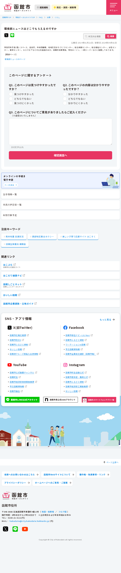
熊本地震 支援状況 (15, 236)
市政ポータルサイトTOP (25, 17)
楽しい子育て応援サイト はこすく (79, 236)
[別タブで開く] (6, 35)
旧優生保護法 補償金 (16, 244)
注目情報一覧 (10, 194)
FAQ (40, 17)
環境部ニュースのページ (15, 59)
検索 (112, 36)
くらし (57, 17)
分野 (48, 17)
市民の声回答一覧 (12, 204)
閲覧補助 (44, 7)
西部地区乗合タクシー (43, 236)
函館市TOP (6, 17)
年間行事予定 (10, 215)
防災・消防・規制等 (66, 7)
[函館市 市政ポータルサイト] (17, 7)
